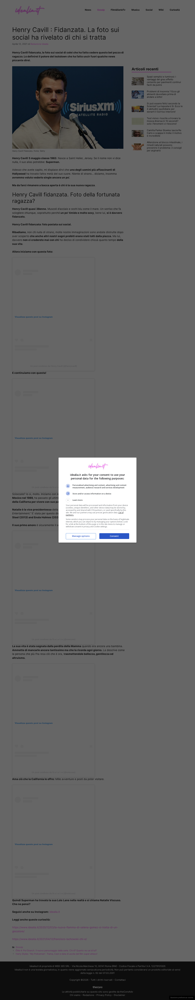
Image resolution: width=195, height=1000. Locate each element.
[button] (97, 500)
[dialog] (97, 500)
